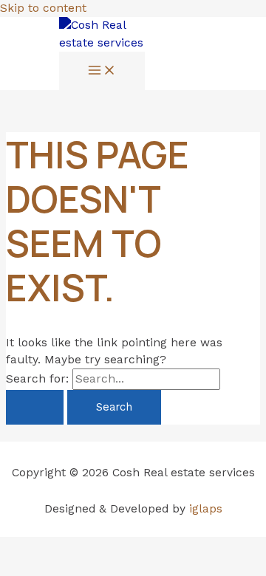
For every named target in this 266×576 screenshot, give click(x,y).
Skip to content (43, 8)
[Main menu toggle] (102, 71)
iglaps (205, 508)
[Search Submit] (35, 407)
